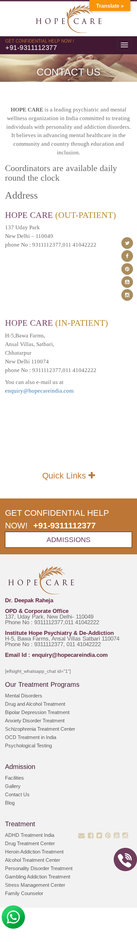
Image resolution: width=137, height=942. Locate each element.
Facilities (14, 778)
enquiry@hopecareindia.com (39, 391)
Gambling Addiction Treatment (37, 876)
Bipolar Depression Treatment (37, 712)
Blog (10, 803)
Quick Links (65, 475)
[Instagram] (127, 295)
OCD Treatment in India (30, 737)
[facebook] (127, 256)
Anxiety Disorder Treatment (35, 720)
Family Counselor (24, 893)
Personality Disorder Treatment (38, 868)
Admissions (68, 539)
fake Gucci (19, 99)
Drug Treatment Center (30, 843)
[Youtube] (127, 282)
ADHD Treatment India (29, 835)
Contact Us (17, 794)
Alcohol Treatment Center (32, 860)
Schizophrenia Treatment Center (40, 729)
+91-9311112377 (31, 47)
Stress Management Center (35, 885)
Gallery (13, 786)
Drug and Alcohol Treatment (35, 704)
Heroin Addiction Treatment (34, 851)
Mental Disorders (23, 695)
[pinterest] (127, 269)
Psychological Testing (28, 745)
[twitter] (127, 243)
